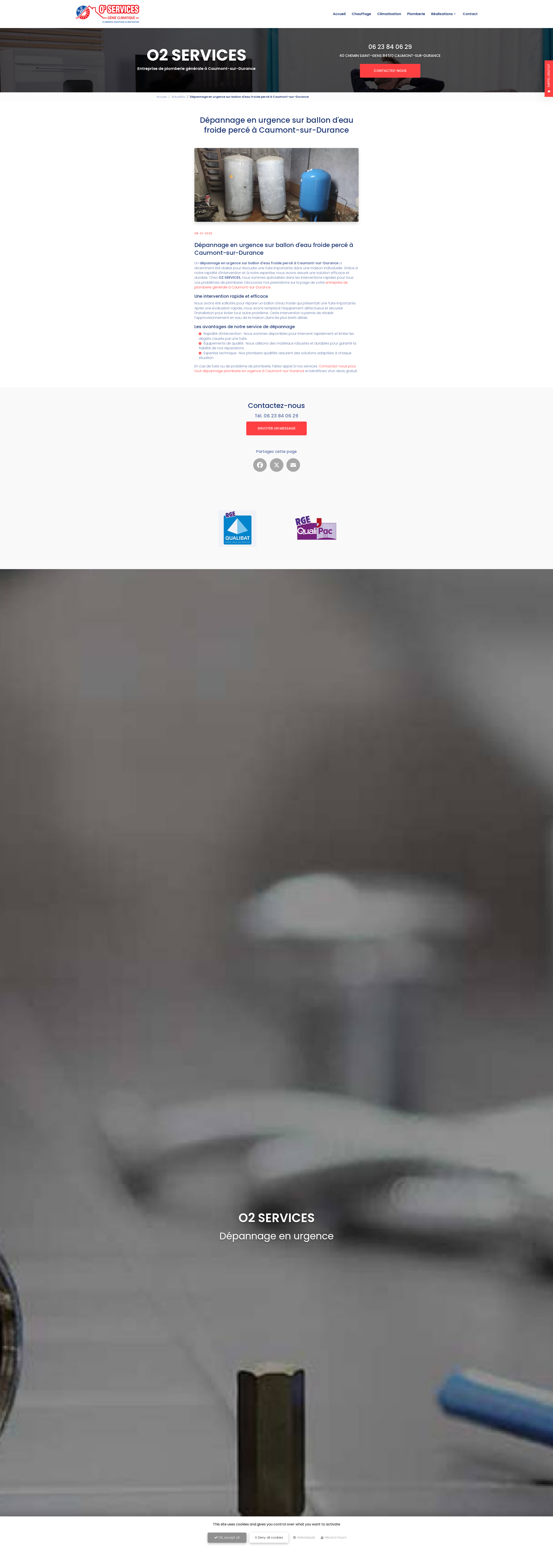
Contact (470, 13)
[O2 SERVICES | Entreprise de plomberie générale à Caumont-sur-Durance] (108, 14)
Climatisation (389, 13)
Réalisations (442, 13)
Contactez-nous (390, 70)
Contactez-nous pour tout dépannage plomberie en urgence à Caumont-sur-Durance (275, 368)
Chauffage (361, 13)
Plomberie (416, 13)
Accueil (339, 13)
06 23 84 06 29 (390, 47)
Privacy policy (335, 1538)
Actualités (178, 97)
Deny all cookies (270, 1537)
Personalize (306, 1538)
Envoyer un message (277, 428)
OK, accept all (229, 1537)
